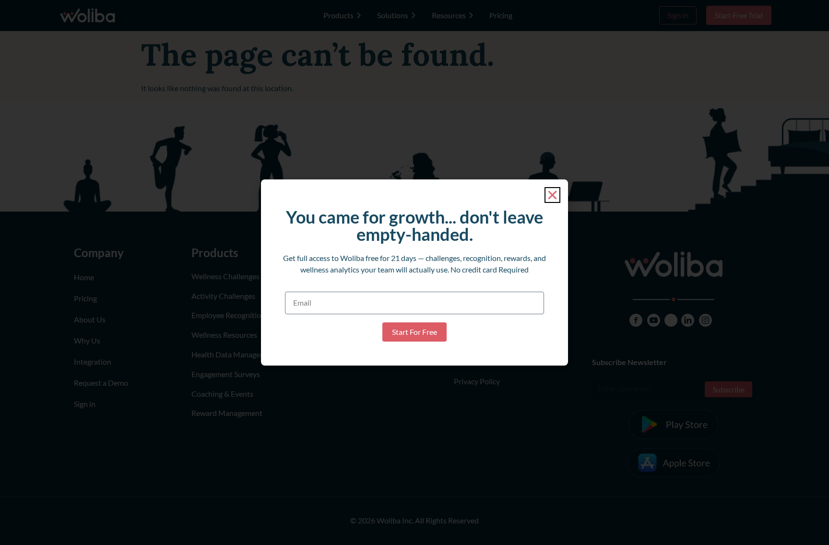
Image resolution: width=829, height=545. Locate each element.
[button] (552, 195)
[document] (414, 272)
